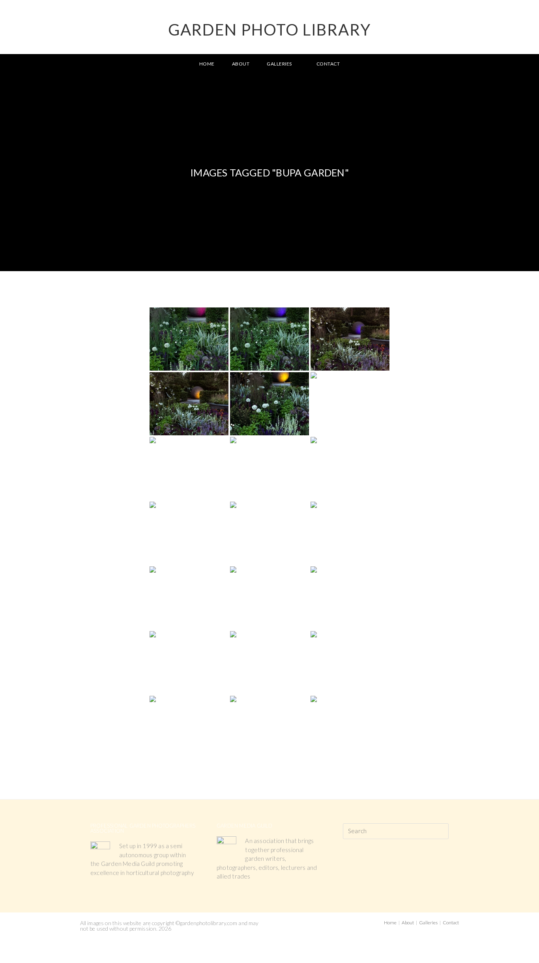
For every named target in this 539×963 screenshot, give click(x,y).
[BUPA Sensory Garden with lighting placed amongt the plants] (350, 403)
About (408, 923)
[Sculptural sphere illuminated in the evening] (189, 339)
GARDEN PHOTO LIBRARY (269, 29)
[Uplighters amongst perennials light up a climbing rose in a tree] (350, 468)
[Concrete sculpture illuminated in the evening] (189, 533)
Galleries (428, 923)
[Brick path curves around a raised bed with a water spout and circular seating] (189, 662)
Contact (451, 923)
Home (390, 923)
